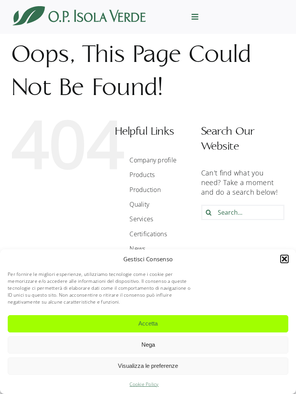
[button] (284, 259)
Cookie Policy (144, 384)
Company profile (153, 160)
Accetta (148, 323)
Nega (148, 344)
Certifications (148, 234)
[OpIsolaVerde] (80, 8)
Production (145, 189)
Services (141, 219)
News (137, 248)
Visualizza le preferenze (148, 365)
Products (142, 174)
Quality (139, 204)
